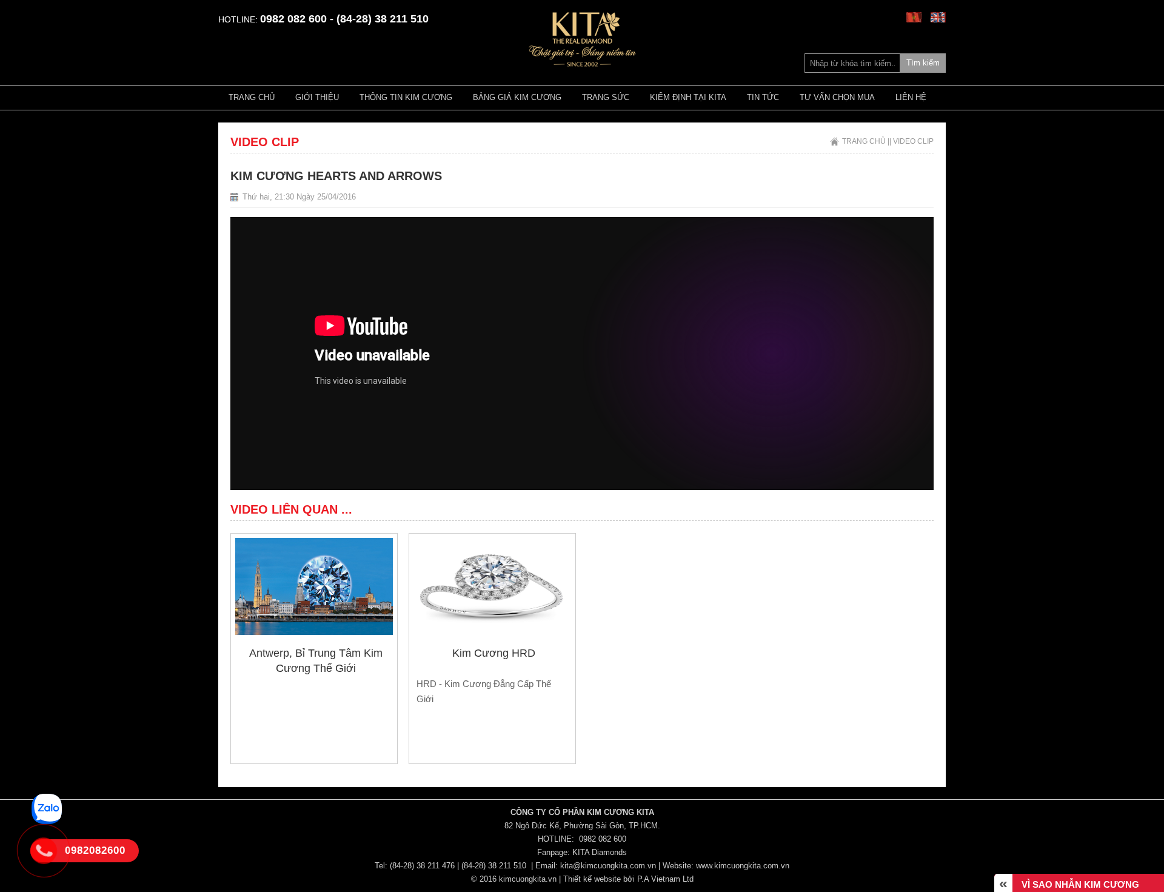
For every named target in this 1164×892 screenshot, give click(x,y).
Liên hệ (910, 97)
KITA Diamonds (599, 852)
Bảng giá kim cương (517, 97)
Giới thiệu (317, 97)
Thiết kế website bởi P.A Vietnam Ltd (628, 879)
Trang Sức (605, 97)
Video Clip (913, 141)
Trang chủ (252, 97)
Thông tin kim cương (406, 97)
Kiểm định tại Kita (688, 97)
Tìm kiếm (923, 62)
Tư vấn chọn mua (837, 97)
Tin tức (763, 97)
